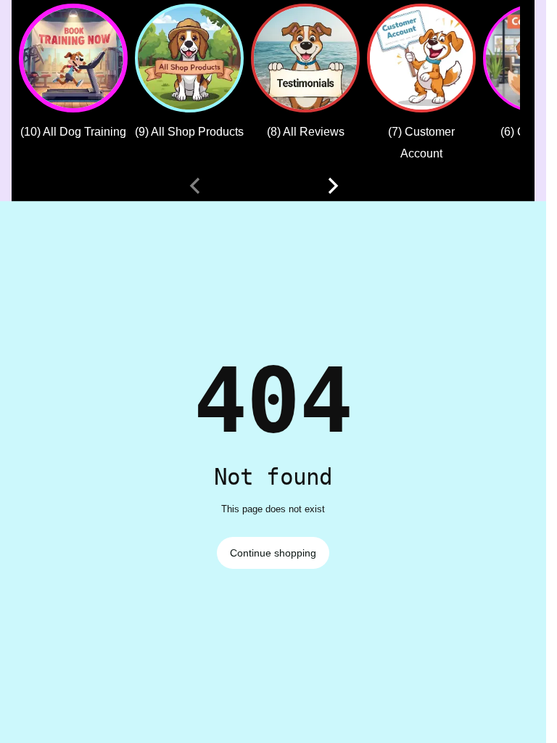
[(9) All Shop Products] (189, 58)
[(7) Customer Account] (421, 58)
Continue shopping (273, 553)
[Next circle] (333, 186)
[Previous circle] (195, 186)
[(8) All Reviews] (305, 58)
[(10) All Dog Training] (73, 58)
